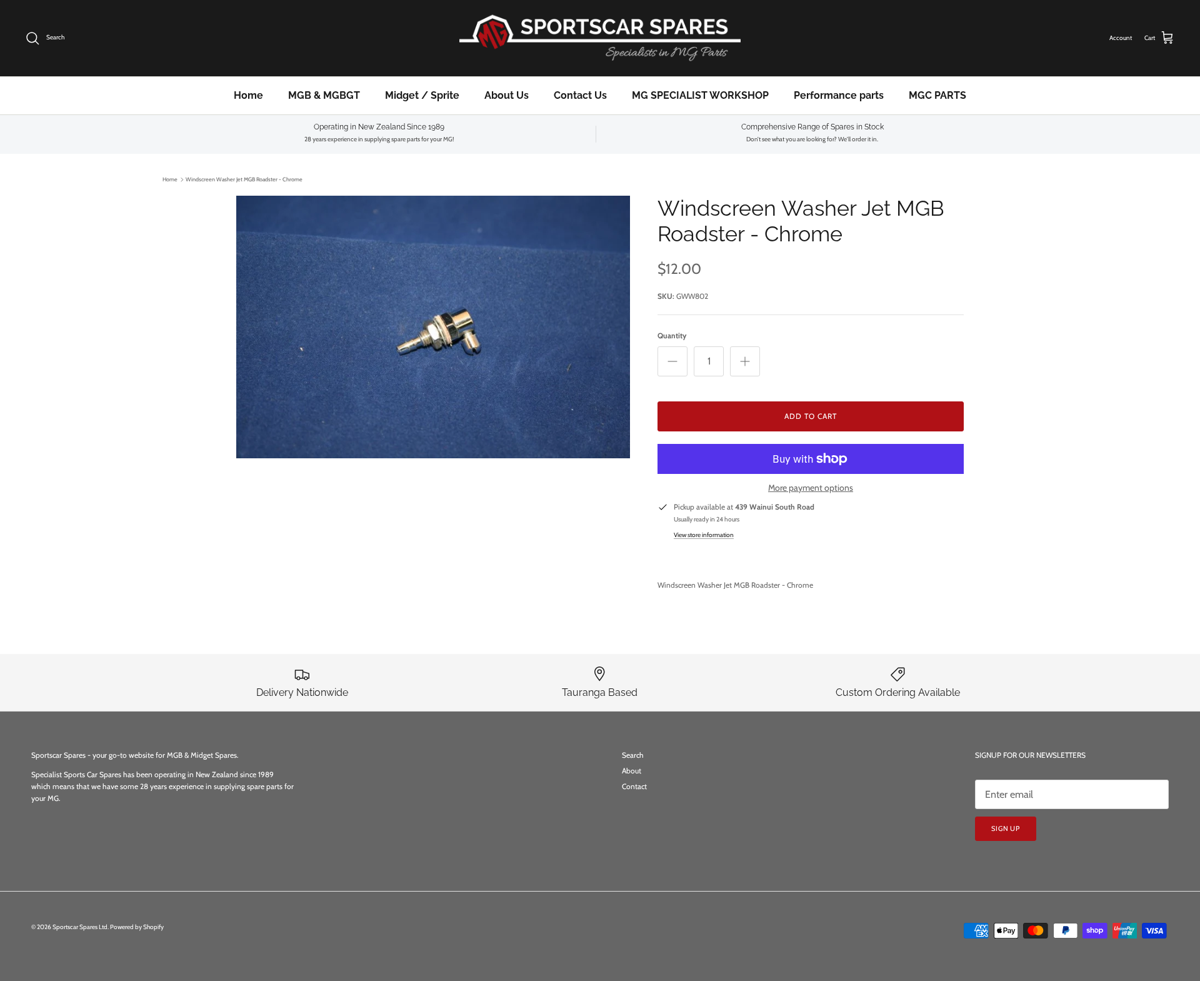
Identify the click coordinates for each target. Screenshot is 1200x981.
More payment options (810, 488)
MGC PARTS (937, 95)
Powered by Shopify (137, 927)
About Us (506, 95)
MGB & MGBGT (324, 95)
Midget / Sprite (422, 95)
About (631, 770)
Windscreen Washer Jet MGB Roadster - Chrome (244, 179)
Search (633, 755)
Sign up (1005, 828)
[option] (433, 327)
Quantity (672, 335)
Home (248, 95)
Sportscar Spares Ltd (80, 927)
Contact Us (580, 95)
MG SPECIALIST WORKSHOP (700, 95)
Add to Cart (810, 416)
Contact (634, 786)
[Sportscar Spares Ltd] (600, 38)
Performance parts (839, 95)
